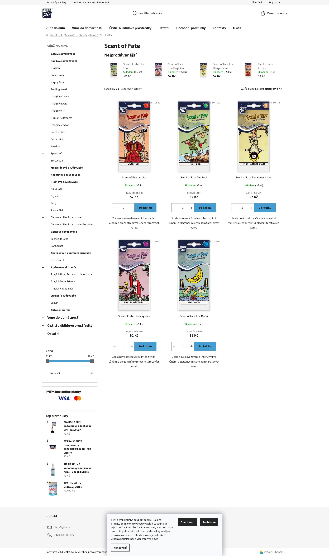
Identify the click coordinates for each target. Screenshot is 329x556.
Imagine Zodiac (60, 125)
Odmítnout (187, 522)
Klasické (56, 68)
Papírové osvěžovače (64, 61)
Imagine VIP (58, 111)
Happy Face (57, 82)
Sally (53, 203)
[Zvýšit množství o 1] (131, 207)
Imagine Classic (60, 96)
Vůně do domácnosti (63, 317)
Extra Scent (57, 260)
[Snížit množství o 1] (114, 207)
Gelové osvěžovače (63, 54)
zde (156, 539)
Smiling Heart (59, 89)
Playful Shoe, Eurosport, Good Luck (71, 274)
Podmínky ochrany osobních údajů (91, 2)
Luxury (54, 303)
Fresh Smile (58, 75)
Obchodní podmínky (56, 2)
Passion (55, 146)
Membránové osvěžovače (67, 168)
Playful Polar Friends (63, 281)
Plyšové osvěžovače (63, 267)
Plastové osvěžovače (64, 182)
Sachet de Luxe (59, 239)
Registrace (274, 2)
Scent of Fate (58, 132)
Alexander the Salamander (66, 217)
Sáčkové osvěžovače (64, 232)
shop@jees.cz (62, 527)
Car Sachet (57, 246)
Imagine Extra (59, 104)
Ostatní (53, 333)
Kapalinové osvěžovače (65, 175)
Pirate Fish (57, 210)
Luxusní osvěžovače (63, 296)
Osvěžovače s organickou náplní (71, 253)
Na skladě (71, 373)
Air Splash (57, 189)
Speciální (56, 153)
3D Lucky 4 (57, 161)
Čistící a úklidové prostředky (70, 325)
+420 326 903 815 (64, 535)
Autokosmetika (60, 310)
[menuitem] (55, 28)
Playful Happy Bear (62, 289)
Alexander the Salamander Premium (72, 224)
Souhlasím (209, 522)
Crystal (55, 196)
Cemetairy (57, 139)
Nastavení (120, 548)
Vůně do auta (57, 46)
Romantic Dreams (61, 118)
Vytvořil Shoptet (274, 552)
